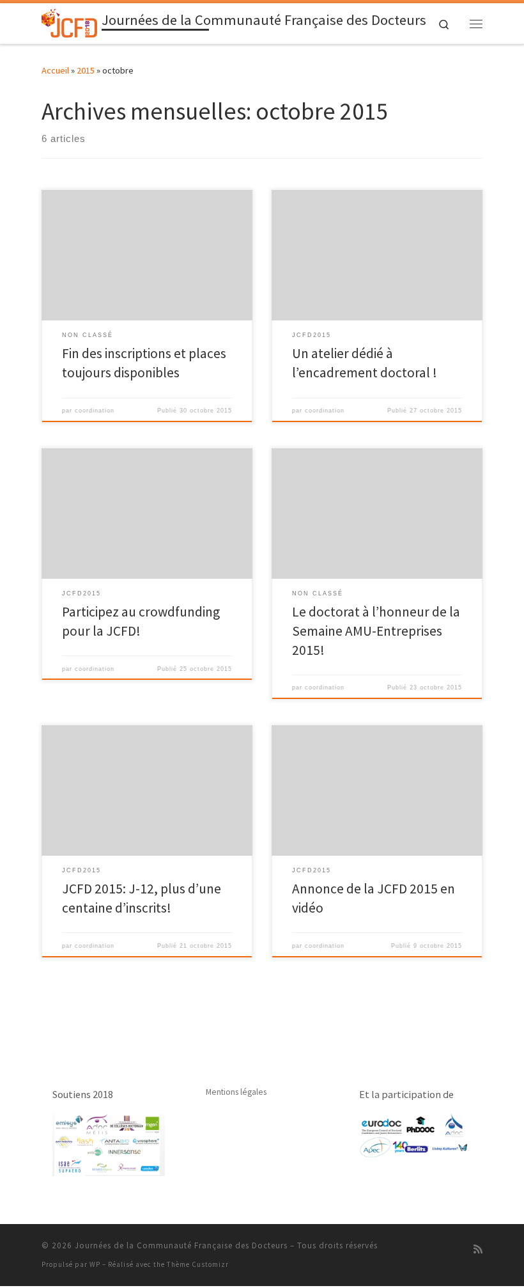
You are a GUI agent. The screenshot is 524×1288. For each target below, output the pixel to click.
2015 (86, 70)
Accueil (55, 70)
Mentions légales (236, 1092)
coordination (94, 410)
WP (94, 1264)
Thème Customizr (198, 1264)
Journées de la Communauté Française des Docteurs (181, 1245)
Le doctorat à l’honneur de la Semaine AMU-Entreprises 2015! (376, 631)
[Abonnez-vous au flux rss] (478, 1249)
